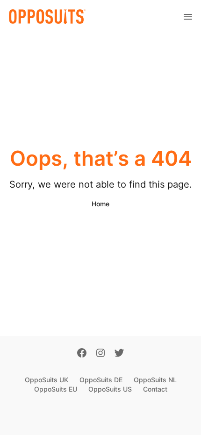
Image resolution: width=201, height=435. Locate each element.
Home (100, 204)
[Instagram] (100, 353)
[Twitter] (119, 353)
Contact (155, 389)
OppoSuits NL (155, 380)
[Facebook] (81, 353)
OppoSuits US (110, 389)
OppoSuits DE (100, 380)
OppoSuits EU (55, 389)
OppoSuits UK (46, 380)
